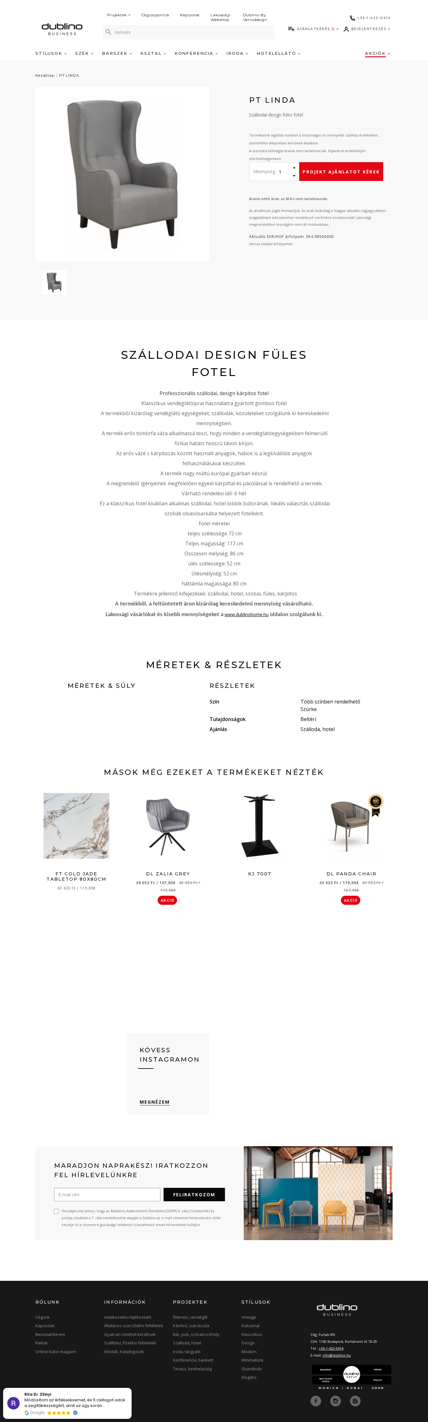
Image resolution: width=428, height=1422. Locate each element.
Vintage (249, 1317)
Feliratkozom (194, 1195)
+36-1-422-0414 (331, 1348)
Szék (83, 53)
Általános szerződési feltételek (133, 1325)
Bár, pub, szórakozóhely (196, 1334)
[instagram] (336, 1400)
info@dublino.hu (337, 1355)
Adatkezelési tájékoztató (127, 1317)
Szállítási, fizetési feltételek (130, 1343)
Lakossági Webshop (221, 17)
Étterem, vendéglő (190, 1317)
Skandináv (252, 1369)
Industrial (250, 1325)
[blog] (355, 1400)
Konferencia (195, 53)
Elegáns (249, 1377)
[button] (131, 1388)
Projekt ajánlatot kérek (341, 172)
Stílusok (49, 53)
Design (248, 1343)
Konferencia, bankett (193, 1360)
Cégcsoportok (155, 15)
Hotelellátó (277, 53)
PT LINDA (69, 75)
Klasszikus (252, 1334)
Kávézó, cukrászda (191, 1325)
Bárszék (115, 53)
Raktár (41, 1343)
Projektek (117, 15)
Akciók (376, 53)
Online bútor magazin (55, 1351)
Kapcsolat (190, 15)
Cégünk (42, 1317)
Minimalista (252, 1360)
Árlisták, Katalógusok (124, 1351)
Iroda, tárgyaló (187, 1351)
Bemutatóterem (50, 1334)
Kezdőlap (45, 75)
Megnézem (155, 1102)
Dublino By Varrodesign (255, 17)
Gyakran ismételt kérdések (130, 1334)
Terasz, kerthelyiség (192, 1369)
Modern (249, 1351)
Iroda (236, 53)
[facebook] (316, 1400)
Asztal (152, 53)
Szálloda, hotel (187, 1343)
